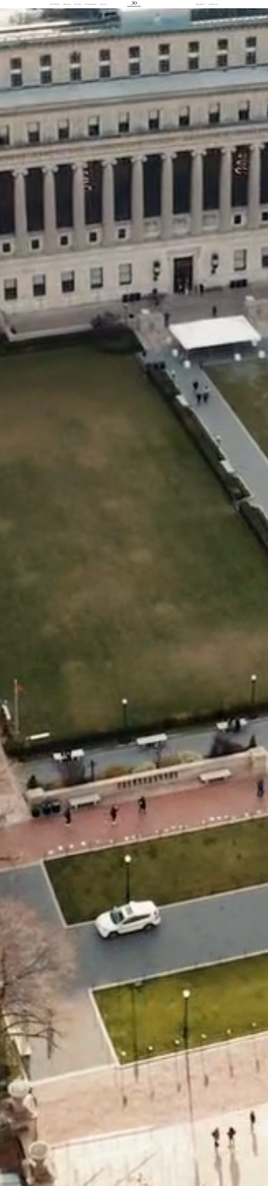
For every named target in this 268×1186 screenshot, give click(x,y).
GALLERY (103, 4)
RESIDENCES (55, 4)
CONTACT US (213, 4)
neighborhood (91, 4)
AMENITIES (67, 4)
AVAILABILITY (200, 4)
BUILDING (77, 4)
